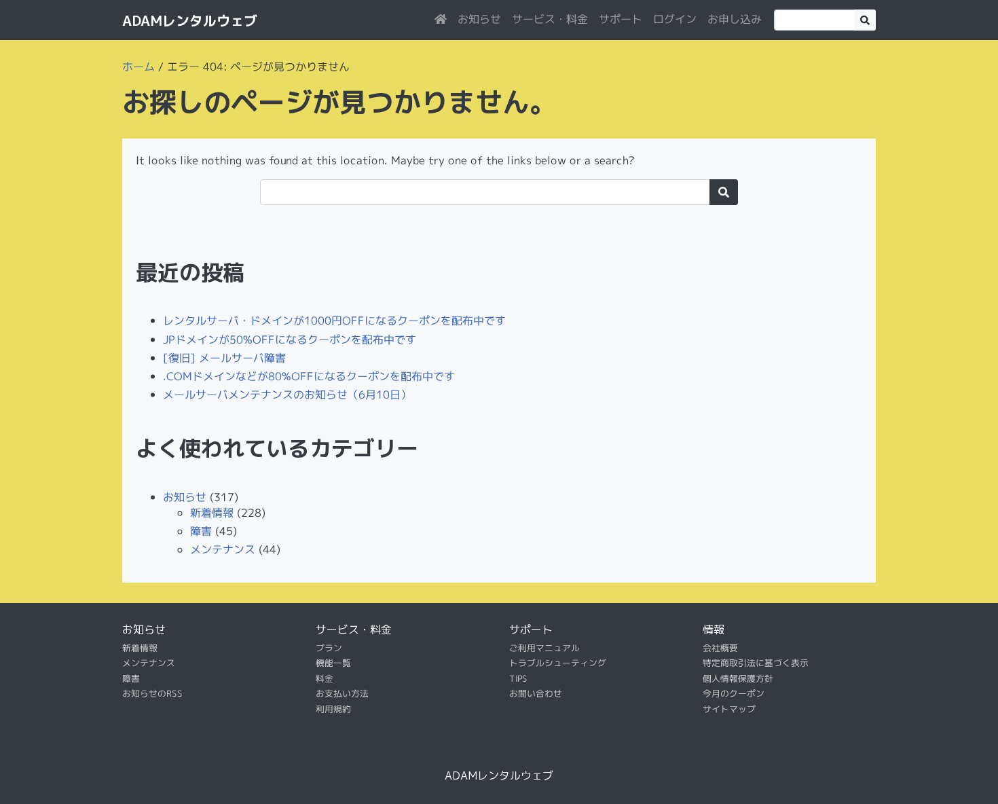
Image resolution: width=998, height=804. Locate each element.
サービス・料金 (550, 19)
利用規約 (333, 708)
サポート (620, 19)
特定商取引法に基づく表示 (756, 663)
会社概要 (720, 648)
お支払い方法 (342, 693)
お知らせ (479, 19)
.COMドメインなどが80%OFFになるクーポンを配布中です (309, 376)
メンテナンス (222, 549)
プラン (329, 648)
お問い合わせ (535, 693)
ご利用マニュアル (544, 648)
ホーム (138, 66)
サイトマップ (729, 708)
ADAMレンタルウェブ (189, 20)
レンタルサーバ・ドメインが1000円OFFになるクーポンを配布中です (334, 320)
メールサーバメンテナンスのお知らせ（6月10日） (287, 394)
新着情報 (212, 512)
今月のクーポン (733, 693)
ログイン (675, 19)
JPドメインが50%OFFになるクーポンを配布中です (289, 338)
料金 (324, 678)
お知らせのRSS (152, 693)
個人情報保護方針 (738, 678)
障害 (201, 531)
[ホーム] (440, 19)
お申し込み (734, 19)
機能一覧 (333, 663)
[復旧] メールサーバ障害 (224, 357)
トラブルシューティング (557, 663)
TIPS (518, 678)
